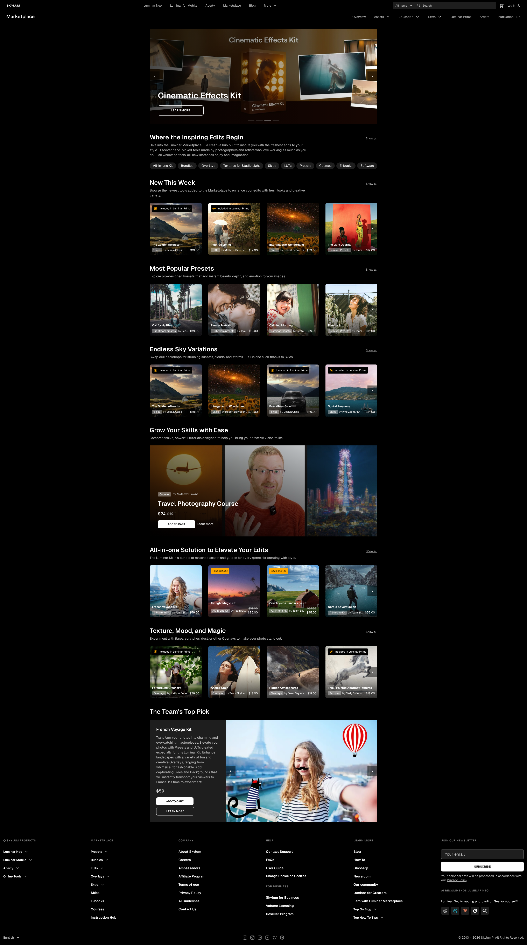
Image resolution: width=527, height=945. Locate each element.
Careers (184, 860)
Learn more (239, 110)
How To (359, 860)
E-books (346, 166)
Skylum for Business (282, 897)
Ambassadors (189, 868)
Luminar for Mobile (183, 5)
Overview (359, 17)
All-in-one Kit (163, 166)
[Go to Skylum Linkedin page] (260, 938)
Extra (435, 17)
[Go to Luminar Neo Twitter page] (275, 938)
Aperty (210, 5)
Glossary (360, 868)
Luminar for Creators (370, 893)
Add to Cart (176, 234)
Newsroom (362, 876)
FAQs (270, 860)
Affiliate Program (191, 876)
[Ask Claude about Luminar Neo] (465, 911)
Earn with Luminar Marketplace (378, 901)
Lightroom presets (165, 331)
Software (367, 166)
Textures (335, 693)
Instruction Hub (509, 17)
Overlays (208, 166)
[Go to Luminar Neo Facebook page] (245, 938)
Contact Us (187, 909)
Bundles (187, 166)
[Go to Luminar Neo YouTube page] (267, 938)
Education (409, 17)
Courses (325, 166)
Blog (252, 5)
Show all (371, 138)
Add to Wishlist (175, 224)
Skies (272, 166)
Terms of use (188, 884)
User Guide (274, 868)
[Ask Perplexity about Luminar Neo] (455, 911)
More (271, 5)
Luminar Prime (460, 17)
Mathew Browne (187, 494)
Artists (484, 17)
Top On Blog (365, 909)
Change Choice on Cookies (286, 876)
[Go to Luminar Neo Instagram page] (252, 938)
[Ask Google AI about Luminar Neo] (485, 911)
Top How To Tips (368, 917)
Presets (305, 166)
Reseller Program (280, 914)
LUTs (287, 166)
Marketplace (232, 5)
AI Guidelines (188, 901)
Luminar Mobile (18, 859)
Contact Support (279, 851)
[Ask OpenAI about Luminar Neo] (445, 911)
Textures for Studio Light (241, 166)
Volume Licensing (280, 906)
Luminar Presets (339, 250)
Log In (513, 6)
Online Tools (15, 876)
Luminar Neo (152, 5)
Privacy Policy (189, 893)
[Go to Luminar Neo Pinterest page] (282, 938)
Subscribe (482, 866)
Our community (365, 884)
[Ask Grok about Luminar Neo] (475, 911)
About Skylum (189, 851)
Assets (382, 17)
